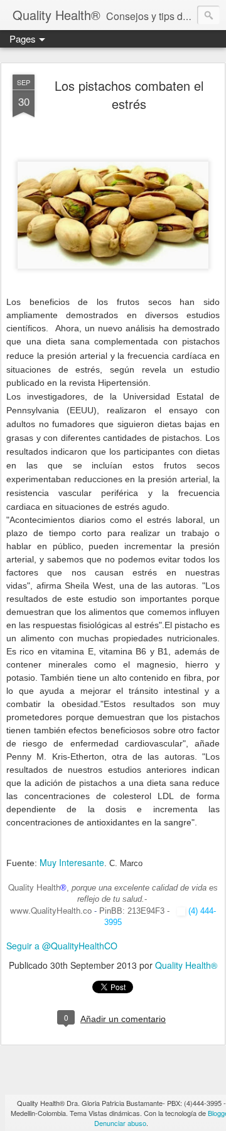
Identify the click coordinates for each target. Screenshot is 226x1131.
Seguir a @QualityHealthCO (61, 945)
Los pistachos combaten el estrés (129, 94)
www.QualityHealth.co (51, 910)
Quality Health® (186, 965)
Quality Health (34, 887)
